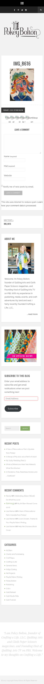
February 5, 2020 (8, 110)
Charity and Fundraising (15, 554)
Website (8, 175)
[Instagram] (26, 10)
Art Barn (9, 550)
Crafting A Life (11, 562)
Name (10, 156)
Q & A (8, 588)
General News (11, 566)
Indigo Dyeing (11, 569)
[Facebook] (14, 10)
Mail (9, 166)
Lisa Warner (10, 511)
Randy (8, 496)
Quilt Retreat (11, 592)
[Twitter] (22, 10)
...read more (32, 314)
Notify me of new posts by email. (18, 187)
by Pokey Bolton (18, 110)
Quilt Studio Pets (12, 596)
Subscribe (13, 408)
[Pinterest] (18, 10)
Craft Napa (10, 558)
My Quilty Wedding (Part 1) (16, 461)
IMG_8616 (22, 63)
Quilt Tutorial (11, 600)
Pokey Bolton (11, 581)
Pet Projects (10, 573)
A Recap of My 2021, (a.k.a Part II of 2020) (21, 457)
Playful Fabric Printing (14, 577)
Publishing (10, 585)
